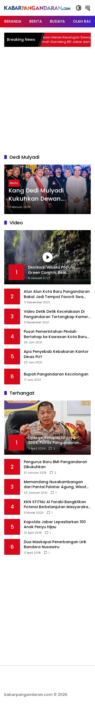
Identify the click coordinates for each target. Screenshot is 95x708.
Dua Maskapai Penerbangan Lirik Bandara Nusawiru (55, 544)
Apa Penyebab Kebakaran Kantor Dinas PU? (56, 354)
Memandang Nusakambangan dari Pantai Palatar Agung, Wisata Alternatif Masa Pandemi (56, 484)
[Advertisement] (47, 99)
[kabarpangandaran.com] (37, 8)
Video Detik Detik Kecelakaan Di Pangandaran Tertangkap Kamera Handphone (57, 314)
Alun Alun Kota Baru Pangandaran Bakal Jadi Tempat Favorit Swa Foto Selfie (57, 294)
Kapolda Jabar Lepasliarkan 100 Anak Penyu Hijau (55, 524)
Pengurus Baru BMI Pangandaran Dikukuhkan (55, 464)
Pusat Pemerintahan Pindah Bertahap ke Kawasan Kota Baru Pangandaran (55, 334)
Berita (14, 183)
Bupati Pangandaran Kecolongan (56, 374)
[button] (78, 8)
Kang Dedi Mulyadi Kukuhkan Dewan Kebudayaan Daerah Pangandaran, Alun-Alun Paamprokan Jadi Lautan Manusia (46, 195)
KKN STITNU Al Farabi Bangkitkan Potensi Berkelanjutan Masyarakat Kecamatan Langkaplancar (57, 504)
